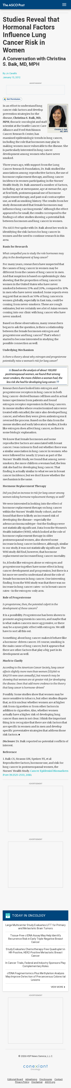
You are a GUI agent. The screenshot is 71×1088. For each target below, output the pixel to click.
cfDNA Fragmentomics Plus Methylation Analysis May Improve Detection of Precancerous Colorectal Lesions (36, 976)
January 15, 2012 (11, 77)
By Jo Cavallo (10, 73)
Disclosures (46, 1079)
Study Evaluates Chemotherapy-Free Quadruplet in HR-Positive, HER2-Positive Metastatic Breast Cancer (35, 952)
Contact (58, 1079)
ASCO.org (50, 1082)
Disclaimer (37, 1082)
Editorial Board (15, 1079)
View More (57, 987)
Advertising (31, 1079)
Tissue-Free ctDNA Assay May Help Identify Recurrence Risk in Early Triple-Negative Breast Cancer (35, 939)
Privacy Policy (22, 1082)
